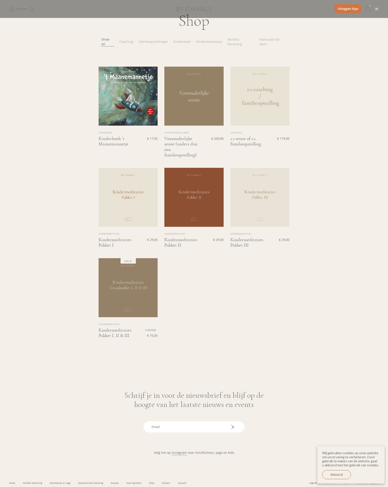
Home (12, 483)
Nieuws (115, 483)
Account (182, 483)
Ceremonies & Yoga (60, 483)
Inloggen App (348, 8)
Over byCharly (133, 483)
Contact (166, 483)
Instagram (179, 452)
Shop (151, 483)
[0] (367, 9)
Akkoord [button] (336, 475)
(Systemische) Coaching (90, 483)
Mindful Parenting (32, 483)
